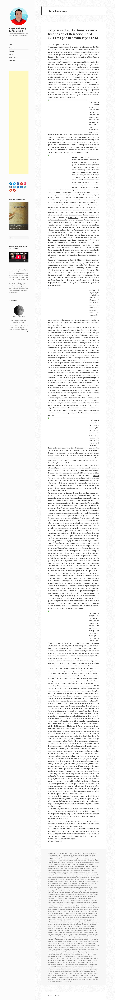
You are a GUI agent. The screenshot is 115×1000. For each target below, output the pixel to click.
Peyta (49, 949)
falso (82, 908)
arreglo (70, 864)
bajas (71, 868)
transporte (91, 975)
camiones (61, 876)
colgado (86, 879)
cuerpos (74, 889)
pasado (70, 945)
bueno (79, 872)
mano (95, 932)
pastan (83, 945)
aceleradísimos (70, 857)
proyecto (83, 955)
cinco (49, 879)
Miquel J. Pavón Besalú (70, 853)
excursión (84, 906)
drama (50, 898)
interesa (86, 925)
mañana (85, 932)
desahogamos (73, 891)
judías (68, 926)
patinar (87, 945)
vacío (49, 979)
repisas (68, 962)
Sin (73, 970)
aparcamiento (56, 862)
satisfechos (85, 966)
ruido (86, 964)
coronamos (64, 887)
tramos (86, 975)
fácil (74, 908)
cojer (78, 879)
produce (93, 953)
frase (54, 911)
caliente (82, 874)
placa (82, 949)
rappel (58, 958)
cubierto (59, 889)
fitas (78, 909)
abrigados (79, 855)
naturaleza (51, 940)
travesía (60, 977)
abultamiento (91, 855)
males (77, 932)
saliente (64, 966)
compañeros (72, 881)
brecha (66, 872)
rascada (63, 958)
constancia (51, 885)
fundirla (50, 913)
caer (52, 874)
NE (64, 940)
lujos (49, 932)
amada (75, 861)
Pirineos (50, 855)
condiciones (51, 883)
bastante (94, 868)
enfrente (66, 900)
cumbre (84, 889)
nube (68, 941)
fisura (96, 726)
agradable (91, 859)
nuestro (72, 941)
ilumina (93, 917)
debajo (89, 889)
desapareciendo (89, 891)
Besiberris (69, 235)
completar (79, 881)
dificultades (61, 896)
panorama (73, 943)
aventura (88, 866)
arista (97, 862)
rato (67, 958)
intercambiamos (70, 925)
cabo (49, 874)
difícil (49, 896)
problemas (87, 953)
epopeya (87, 900)
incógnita (83, 921)
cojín (82, 879)
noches (60, 941)
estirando (50, 906)
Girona (67, 913)
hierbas (89, 915)
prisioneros (67, 953)
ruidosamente (92, 964)
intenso (55, 925)
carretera (93, 876)
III (89, 917)
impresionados (83, 919)
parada (50, 945)
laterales (57, 928)
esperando (51, 904)
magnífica (62, 932)
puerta (94, 955)
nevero (86, 940)
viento (49, 981)
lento (76, 928)
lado (85, 926)
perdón (67, 947)
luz (52, 932)
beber (49, 870)
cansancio (71, 876)
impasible (51, 919)
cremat (94, 887)
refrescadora (82, 960)
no (52, 941)
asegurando (51, 866)
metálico (50, 936)
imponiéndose (65, 919)
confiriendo (58, 883)
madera (56, 932)
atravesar (66, 866)
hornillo (54, 917)
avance (83, 866)
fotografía (92, 909)
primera (54, 953)
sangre (80, 966)
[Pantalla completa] (26, 261)
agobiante (78, 859)
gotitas (78, 913)
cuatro (54, 889)
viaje (93, 979)
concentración (94, 881)
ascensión (75, 864)
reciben (95, 958)
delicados (60, 891)
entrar (83, 900)
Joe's (27, 331)
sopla (56, 972)
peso (94, 947)
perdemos (61, 947)
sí (94, 968)
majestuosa (68, 932)
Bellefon (54, 870)
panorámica (80, 943)
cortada (80, 887)
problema (80, 953)
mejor (84, 934)
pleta (49, 951)
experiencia (91, 906)
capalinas (78, 876)
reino (63, 962)
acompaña (91, 857)
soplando (61, 972)
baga (49, 868)
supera (93, 972)
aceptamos (79, 857)
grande (90, 913)
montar (50, 938)
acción (64, 857)
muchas (69, 938)
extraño (61, 908)
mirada (78, 936)
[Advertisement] (18, 122)
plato (96, 949)
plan (85, 949)
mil (69, 936)
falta (85, 908)
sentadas (72, 968)
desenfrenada (85, 893)
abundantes (51, 857)
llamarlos (77, 930)
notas (64, 941)
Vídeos (11, 54)
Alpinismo (86, 853)
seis (53, 968)
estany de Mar (90, 904)
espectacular (79, 902)
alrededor (63, 861)
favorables (96, 908)
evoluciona (77, 906)
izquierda (60, 926)
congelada (66, 883)
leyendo (94, 928)
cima (97, 878)
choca (87, 878)
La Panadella (79, 926)
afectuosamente (70, 859)
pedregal (92, 945)
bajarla (67, 868)
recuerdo (70, 960)
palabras (67, 943)
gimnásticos (60, 913)
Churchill (93, 878)
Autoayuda (12, 61)
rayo (70, 958)
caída (55, 874)
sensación (58, 968)
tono (65, 975)
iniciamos (93, 921)
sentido (83, 968)
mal (74, 932)
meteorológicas (57, 936)
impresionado (74, 919)
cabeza (94, 872)
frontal (69, 911)
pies (66, 949)
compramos (86, 881)
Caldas (66, 874)
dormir (91, 896)
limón (57, 930)
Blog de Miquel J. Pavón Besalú (17, 29)
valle (52, 979)
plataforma (90, 949)
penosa (50, 947)
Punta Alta (79, 518)
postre (76, 951)
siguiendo (58, 970)
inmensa (50, 923)
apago (49, 862)
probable (74, 953)
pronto (65, 955)
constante (57, 885)
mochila (82, 936)
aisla (58, 861)
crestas (50, 889)
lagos (88, 926)
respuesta (51, 964)
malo (81, 932)
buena (74, 872)
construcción (72, 885)
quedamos (81, 956)
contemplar (79, 885)
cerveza (72, 878)
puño (55, 956)
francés (50, 911)
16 (63, 855)
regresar (50, 962)
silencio (63, 970)
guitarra (79, 915)
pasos (78, 945)
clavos (71, 879)
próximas (77, 955)
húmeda (64, 917)
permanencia (83, 947)
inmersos (56, 923)
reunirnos (62, 964)
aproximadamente (85, 862)
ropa (76, 964)
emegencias (68, 898)
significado (51, 970)
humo (75, 917)
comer (55, 881)
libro (49, 930)
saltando (69, 966)
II (87, 917)
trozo (72, 977)
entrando (77, 900)
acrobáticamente (53, 859)
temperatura (78, 973)
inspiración (83, 923)
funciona (87, 911)
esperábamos (92, 902)
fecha (49, 909)
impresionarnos (52, 921)
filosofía (62, 909)
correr (69, 887)
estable (72, 904)
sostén (70, 972)
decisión (94, 889)
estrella (67, 906)
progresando (51, 955)
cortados (85, 887)
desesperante (94, 893)
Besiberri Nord (73, 217)
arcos (93, 862)
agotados (84, 859)
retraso (56, 964)
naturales (95, 938)
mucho (74, 938)
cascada (57, 878)
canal (66, 876)
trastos (55, 977)
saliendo (58, 966)
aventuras (95, 866)
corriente (74, 887)
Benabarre (60, 870)
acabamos (58, 857)
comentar (50, 881)
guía (74, 915)
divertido (81, 896)
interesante (92, 925)
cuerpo (69, 889)
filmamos (54, 909)
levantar (88, 928)
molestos (88, 936)
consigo (93, 883)
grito (54, 915)
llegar (86, 930)
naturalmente (59, 940)
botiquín (60, 872)
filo (59, 909)
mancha (90, 932)
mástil (75, 934)
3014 (74, 855)
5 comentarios (69, 981)
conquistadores (73, 883)
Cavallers (63, 878)
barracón (82, 868)
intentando (61, 925)
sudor (84, 972)
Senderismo (56, 855)
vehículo (61, 979)
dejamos (54, 891)
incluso (77, 921)
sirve (80, 970)
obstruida (91, 941)
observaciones (83, 941)
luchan (95, 930)
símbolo (68, 970)
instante (90, 923)
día (87, 894)
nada (82, 938)
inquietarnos (70, 923)
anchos (92, 861)
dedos (49, 891)
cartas (49, 878)
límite (53, 930)
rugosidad (81, 964)
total (73, 975)
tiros (58, 975)
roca (72, 964)
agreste (96, 859)
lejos (66, 928)
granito (50, 915)
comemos (92, 879)
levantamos (82, 928)
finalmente (69, 909)
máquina (60, 934)
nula (76, 941)
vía (90, 979)
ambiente (81, 861)
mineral (72, 936)
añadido (86, 861)
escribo (68, 902)
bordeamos (51, 872)
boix (87, 870)
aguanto (53, 861)
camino (56, 876)
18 (65, 855)
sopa (52, 972)
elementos (61, 898)
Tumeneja (83, 977)
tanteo (55, 973)
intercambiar (79, 925)
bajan (62, 868)
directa (67, 896)
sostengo (75, 972)
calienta (77, 874)
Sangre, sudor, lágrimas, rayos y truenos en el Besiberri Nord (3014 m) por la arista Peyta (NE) (73, 34)
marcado (65, 934)
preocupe (88, 951)
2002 (80, 853)
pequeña (55, 947)
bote (56, 872)
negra (77, 940)
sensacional (65, 968)
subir (80, 972)
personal (90, 947)
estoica (56, 906)
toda (61, 975)
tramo (81, 975)
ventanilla (75, 979)
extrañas (55, 908)
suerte (88, 972)
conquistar (82, 883)
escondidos (55, 902)
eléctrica (54, 898)
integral (50, 925)
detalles (82, 894)
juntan (73, 926)
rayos (73, 958)
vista (53, 981)
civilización (54, 879)
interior (50, 926)
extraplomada (68, 908)
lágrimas (93, 926)
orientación (51, 943)
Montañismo (93, 853)
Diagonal (90, 894)
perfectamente (74, 947)
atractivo (60, 866)
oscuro (57, 943)
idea (85, 917)
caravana (87, 876)
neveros (91, 940)
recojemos (58, 960)
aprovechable (75, 862)
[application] (18, 257)
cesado (77, 878)
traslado (50, 977)
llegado (82, 930)
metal (96, 934)
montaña (94, 936)
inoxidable (63, 923)
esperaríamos (59, 904)
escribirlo (62, 902)
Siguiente (31, 215)
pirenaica (77, 949)
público (89, 955)
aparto (69, 862)
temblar (72, 973)
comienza (65, 881)
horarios (94, 915)
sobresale (92, 970)
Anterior (6, 215)
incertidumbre (62, 921)
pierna (63, 949)
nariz (90, 938)
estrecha (61, 906)
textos (95, 973)
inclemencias (71, 921)
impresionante (92, 919)
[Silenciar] (24, 261)
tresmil (68, 977)
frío (65, 911)
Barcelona (76, 868)
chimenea (83, 878)
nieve (49, 941)
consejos (88, 883)
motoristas (63, 938)
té (68, 973)
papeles (92, 943)
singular (76, 970)
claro (67, 879)
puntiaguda (68, 956)
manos (50, 934)
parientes (65, 945)
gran (85, 913)
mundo (78, 938)
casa (53, 878)
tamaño (50, 973)
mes (92, 934)
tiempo (50, 975)
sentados (78, 968)
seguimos (92, 966)
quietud (91, 956)
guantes (63, 915)
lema (69, 928)
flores (81, 909)
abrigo (84, 855)
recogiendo (51, 960)
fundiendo (94, 911)
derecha (66, 891)
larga (49, 928)
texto (91, 973)
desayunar (68, 893)
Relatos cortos (13, 57)
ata (56, 866)
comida (60, 881)
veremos (81, 979)
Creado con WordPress (54, 996)
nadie (86, 938)
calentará (71, 874)
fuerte (77, 911)
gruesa (58, 915)
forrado (86, 909)
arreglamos (56, 864)
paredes (59, 945)
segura (50, 968)
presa (93, 951)
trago (77, 975)
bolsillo (91, 870)
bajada (53, 868)
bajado (58, 868)
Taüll (65, 973)
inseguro (77, 923)
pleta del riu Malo (56, 951)
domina (86, 896)
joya (65, 926)
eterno (72, 906)
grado (82, 913)
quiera (86, 956)
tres (64, 977)
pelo (97, 945)
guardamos (69, 915)
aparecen (63, 862)
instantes (96, 923)
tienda (54, 975)
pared (54, 945)
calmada (91, 874)
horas (49, 917)
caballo (89, 872)
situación (85, 970)
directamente (74, 896)
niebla (96, 940)
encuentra (60, 900)
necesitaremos (70, 940)
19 (67, 855)
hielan (84, 915)
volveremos (59, 981)
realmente (89, 958)
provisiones (70, 955)
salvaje (75, 966)
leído (62, 928)
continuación (87, 885)
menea (89, 934)
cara (82, 876)
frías (62, 911)
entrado (72, 900)
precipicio (82, 951)
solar (49, 972)
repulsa (73, 962)
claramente (62, 879)
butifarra (84, 872)
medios (80, 934)
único (92, 977)
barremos (88, 868)
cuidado (79, 889)
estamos (77, 904)
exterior (50, 908)
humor (79, 917)
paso (74, 945)
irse (54, 926)
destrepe (77, 894)
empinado (81, 898)
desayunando (60, 893)
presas (50, 953)
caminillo (50, 876)
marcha (71, 934)
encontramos (88, 898)
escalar (91, 558)
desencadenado (76, 893)
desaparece (81, 891)
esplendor (66, 904)
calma (87, 874)
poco (64, 951)
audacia (72, 866)
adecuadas (61, 859)
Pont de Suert (70, 951)
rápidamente (51, 958)
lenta (73, 928)
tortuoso (69, 975)
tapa (58, 973)
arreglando (63, 864)
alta (67, 861)
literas (72, 930)
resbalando (79, 962)
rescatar (85, 962)
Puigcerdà (51, 956)
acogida (85, 857)
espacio (73, 902)
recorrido (64, 960)
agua (49, 861)
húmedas (70, 917)
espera (86, 902)
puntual (74, 956)
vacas (96, 977)
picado (54, 949)
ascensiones (82, 864)
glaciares (72, 913)
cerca (68, 878)
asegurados (90, 864)
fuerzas (82, 911)
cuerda (65, 889)
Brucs (70, 872)
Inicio (10, 45)
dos (95, 896)
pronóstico (59, 955)
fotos (96, 909)
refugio (89, 960)
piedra (58, 949)
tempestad (86, 973)
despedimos (61, 894)
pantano (87, 943)
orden (96, 941)
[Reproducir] (11, 261)
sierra (97, 968)
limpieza (61, 930)
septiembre (89, 968)
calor (96, 874)
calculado (60, 874)
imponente (57, 919)
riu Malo (68, 964)
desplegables (70, 894)
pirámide (71, 949)
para (97, 943)
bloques (83, 870)
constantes (64, 885)
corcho (58, 887)
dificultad (54, 896)
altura (71, 861)
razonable (83, 958)
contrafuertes (52, 887)
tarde (62, 973)
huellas (59, 917)
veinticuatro (67, 979)
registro (94, 960)
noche (55, 941)
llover (90, 930)
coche (75, 879)
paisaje (62, 943)
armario (50, 864)
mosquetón (55, 938)
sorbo (66, 972)
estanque (83, 904)
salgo (53, 966)
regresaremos (57, 962)
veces (56, 979)
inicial (88, 921)
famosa (90, 908)
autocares (78, 866)
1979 (70, 855)
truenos (77, 977)
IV (56, 926)
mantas (54, 934)
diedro (96, 894)
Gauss (55, 913)
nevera (81, 940)
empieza (74, 898)
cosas (90, 887)
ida (83, 917)
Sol (96, 970)
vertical (86, 979)
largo (53, 928)
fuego (73, 911)
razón (77, 958)
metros (65, 936)
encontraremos (52, 900)
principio (60, 953)
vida (96, 979)
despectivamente (53, 894)
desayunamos (52, 893)
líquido (67, 930)
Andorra (96, 861)
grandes (94, 913)
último (89, 977)
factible (78, 908)
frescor (58, 911)
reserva (91, 962)
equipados (94, 900)
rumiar (50, 966)
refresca (75, 960)
